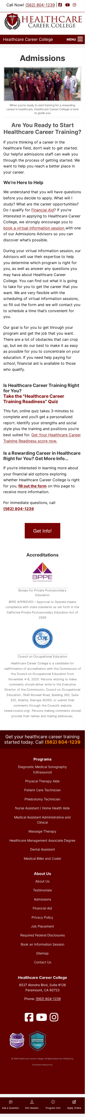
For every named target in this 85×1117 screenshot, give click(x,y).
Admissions (42, 899)
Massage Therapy (42, 831)
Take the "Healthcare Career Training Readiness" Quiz (33, 398)
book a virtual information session (34, 228)
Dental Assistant (42, 849)
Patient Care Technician (42, 790)
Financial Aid (42, 210)
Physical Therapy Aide (42, 781)
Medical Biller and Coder (42, 858)
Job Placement (42, 926)
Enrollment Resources (42, 1065)
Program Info (53, 1107)
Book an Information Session (42, 944)
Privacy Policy (42, 917)
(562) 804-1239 (40, 5)
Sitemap (42, 953)
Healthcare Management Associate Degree (42, 840)
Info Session (32, 1107)
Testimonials (42, 890)
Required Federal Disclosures (42, 935)
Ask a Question (10, 1107)
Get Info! (42, 530)
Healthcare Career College (28, 39)
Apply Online (74, 1107)
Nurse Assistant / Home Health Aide (42, 808)
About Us (42, 881)
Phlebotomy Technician (42, 799)
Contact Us (42, 962)
